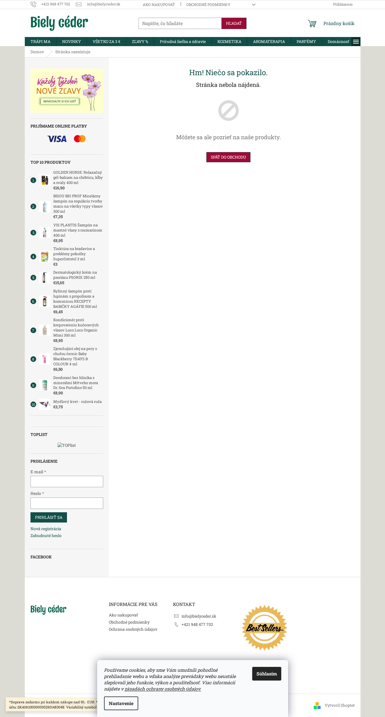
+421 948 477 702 (197, 624)
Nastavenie (121, 703)
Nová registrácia (45, 528)
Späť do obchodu (228, 157)
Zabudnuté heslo (46, 535)
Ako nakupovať (159, 4)
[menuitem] (40, 41)
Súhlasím (266, 674)
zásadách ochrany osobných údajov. (163, 689)
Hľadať (234, 23)
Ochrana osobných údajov (133, 629)
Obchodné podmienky (208, 4)
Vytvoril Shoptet (340, 705)
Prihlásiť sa (48, 517)
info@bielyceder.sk (199, 616)
